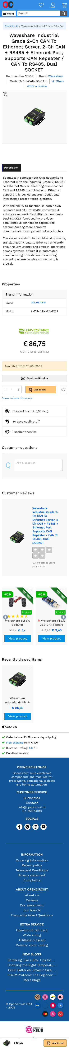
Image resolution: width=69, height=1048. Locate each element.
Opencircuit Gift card (32, 930)
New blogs (32, 954)
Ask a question (25, 462)
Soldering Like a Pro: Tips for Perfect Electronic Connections (32, 960)
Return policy (32, 865)
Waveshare (38, 302)
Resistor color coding (32, 945)
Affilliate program (32, 940)
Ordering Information (32, 860)
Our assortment (32, 905)
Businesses (32, 798)
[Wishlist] (38, 5)
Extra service (32, 924)
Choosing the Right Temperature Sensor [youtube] (32, 965)
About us (32, 895)
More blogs (32, 980)
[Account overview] (49, 5)
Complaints (31, 880)
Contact (32, 803)
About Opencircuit (32, 889)
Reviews (32, 900)
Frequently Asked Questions (32, 915)
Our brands (31, 910)
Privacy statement (31, 875)
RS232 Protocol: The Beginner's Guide (32, 975)
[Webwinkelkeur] (34, 1030)
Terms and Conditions (32, 870)
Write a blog (32, 935)
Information (32, 854)
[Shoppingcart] (61, 5)
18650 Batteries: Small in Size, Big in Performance (32, 970)
